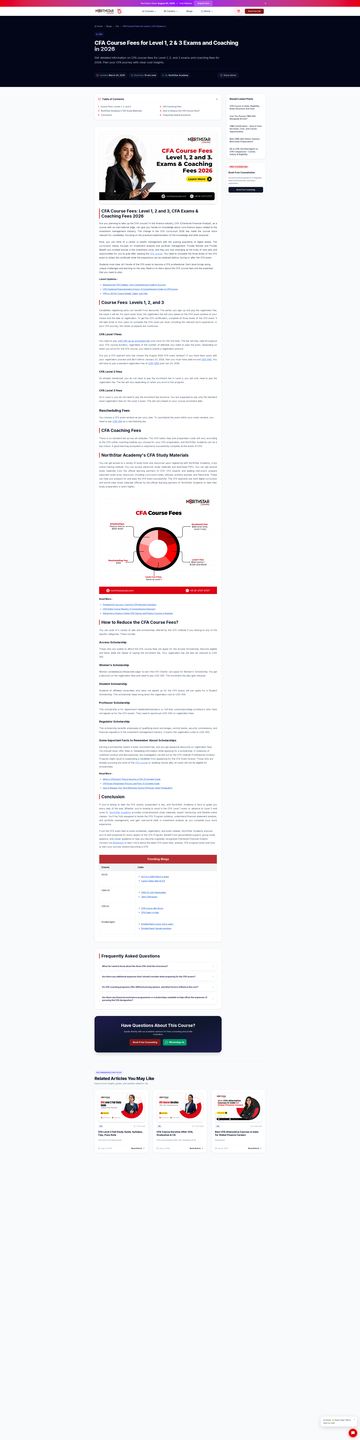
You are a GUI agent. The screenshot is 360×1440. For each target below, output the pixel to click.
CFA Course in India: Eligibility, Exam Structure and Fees (245, 107)
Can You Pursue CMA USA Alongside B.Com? (243, 117)
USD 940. (206, 359)
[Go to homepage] (108, 11)
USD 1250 (153, 363)
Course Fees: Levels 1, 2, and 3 (116, 106)
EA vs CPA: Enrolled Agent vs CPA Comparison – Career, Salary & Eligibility (244, 151)
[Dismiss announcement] (265, 3)
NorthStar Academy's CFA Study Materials (121, 111)
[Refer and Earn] (238, 11)
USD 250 (117, 421)
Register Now (203, 3)
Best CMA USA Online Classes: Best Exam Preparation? (245, 140)
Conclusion (106, 115)
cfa (117, 26)
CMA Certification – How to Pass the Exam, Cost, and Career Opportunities (246, 129)
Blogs (109, 26)
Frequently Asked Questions (177, 115)
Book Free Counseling (145, 1042)
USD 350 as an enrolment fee (134, 340)
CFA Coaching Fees (172, 106)
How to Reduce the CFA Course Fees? (181, 111)
